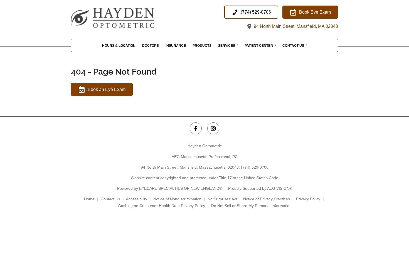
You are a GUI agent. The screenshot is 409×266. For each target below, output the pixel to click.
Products (202, 46)
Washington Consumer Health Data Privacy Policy (161, 205)
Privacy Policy (308, 199)
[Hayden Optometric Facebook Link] (196, 128)
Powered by (169, 188)
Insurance (176, 46)
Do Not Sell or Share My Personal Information (251, 205)
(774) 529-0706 (254, 167)
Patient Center (259, 46)
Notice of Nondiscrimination (177, 199)
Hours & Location (118, 46)
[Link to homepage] (126, 18)
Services (226, 46)
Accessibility (136, 199)
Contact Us (293, 46)
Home (89, 199)
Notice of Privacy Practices (266, 199)
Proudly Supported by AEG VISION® (260, 188)
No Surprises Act (222, 199)
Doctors (150, 46)
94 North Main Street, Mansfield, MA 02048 (295, 26)
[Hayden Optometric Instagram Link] (213, 128)
